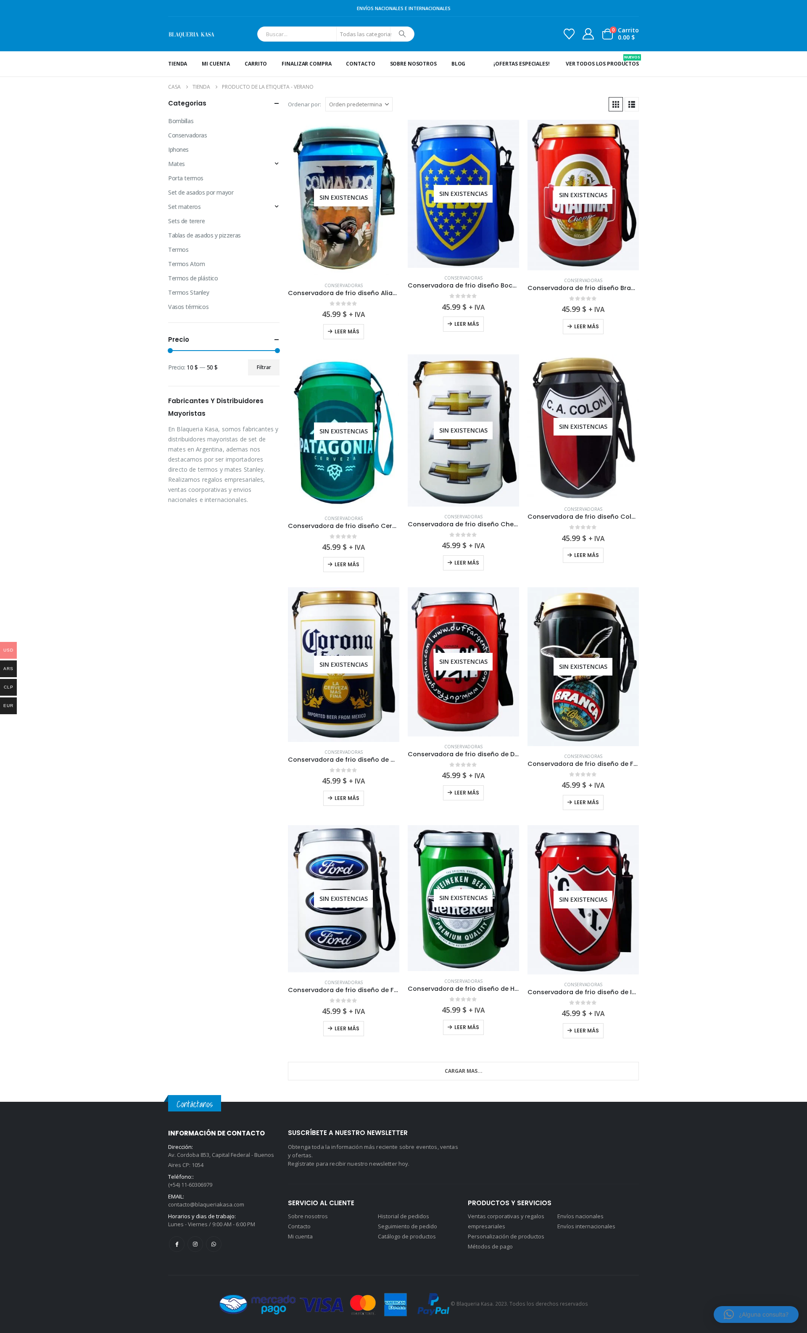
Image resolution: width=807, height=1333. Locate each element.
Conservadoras (343, 285)
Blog (458, 63)
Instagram (195, 1244)
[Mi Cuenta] (588, 34)
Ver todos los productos (602, 60)
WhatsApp (214, 1244)
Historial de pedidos (403, 1216)
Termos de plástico (193, 278)
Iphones (178, 149)
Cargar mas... (464, 1070)
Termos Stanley (188, 292)
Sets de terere (186, 221)
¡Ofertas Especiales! (521, 63)
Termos (178, 249)
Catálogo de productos (407, 1236)
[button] (616, 104)
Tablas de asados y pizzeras (204, 235)
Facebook (177, 1244)
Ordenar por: (304, 104)
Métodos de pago (490, 1246)
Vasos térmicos (188, 307)
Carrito (256, 63)
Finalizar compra (306, 63)
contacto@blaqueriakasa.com (206, 1204)
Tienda (177, 63)
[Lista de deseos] (568, 34)
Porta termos (185, 178)
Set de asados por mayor (200, 192)
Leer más (347, 331)
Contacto (360, 63)
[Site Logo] (191, 34)
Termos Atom (186, 264)
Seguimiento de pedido (407, 1226)
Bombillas (180, 121)
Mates (176, 164)
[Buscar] (402, 34)
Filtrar (264, 367)
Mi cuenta (216, 63)
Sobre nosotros (413, 63)
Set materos (184, 207)
